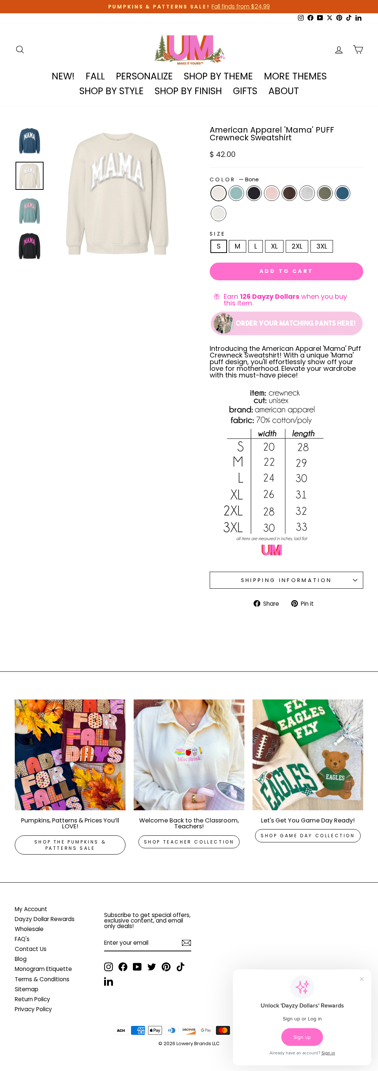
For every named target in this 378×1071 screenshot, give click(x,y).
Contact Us (31, 949)
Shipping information (286, 580)
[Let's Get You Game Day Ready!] (307, 754)
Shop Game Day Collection (308, 835)
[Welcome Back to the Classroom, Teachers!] (189, 754)
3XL (321, 246)
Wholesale (29, 929)
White (218, 213)
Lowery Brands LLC (198, 1043)
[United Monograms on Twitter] (151, 966)
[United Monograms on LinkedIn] (108, 981)
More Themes (295, 76)
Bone (218, 193)
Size (218, 233)
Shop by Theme (218, 76)
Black (254, 193)
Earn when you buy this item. (285, 300)
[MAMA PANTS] (286, 322)
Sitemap (26, 989)
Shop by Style (111, 91)
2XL (297, 246)
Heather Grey (307, 193)
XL (274, 246)
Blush (271, 193)
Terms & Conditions (42, 979)
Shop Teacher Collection (189, 842)
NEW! (63, 76)
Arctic (236, 193)
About (283, 91)
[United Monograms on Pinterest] (166, 966)
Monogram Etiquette (43, 969)
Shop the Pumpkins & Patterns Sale (70, 845)
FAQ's (22, 939)
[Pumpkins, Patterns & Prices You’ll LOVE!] (70, 754)
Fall (95, 76)
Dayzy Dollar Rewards (45, 919)
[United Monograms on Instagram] (108, 966)
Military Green (324, 193)
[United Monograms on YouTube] (137, 966)
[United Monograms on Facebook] (122, 966)
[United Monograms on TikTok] (180, 966)
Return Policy (32, 999)
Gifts (245, 91)
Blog (21, 959)
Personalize (144, 76)
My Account (31, 909)
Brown (289, 193)
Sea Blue (342, 193)
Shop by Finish (188, 91)
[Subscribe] (186, 942)
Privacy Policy (33, 1009)
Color (234, 179)
